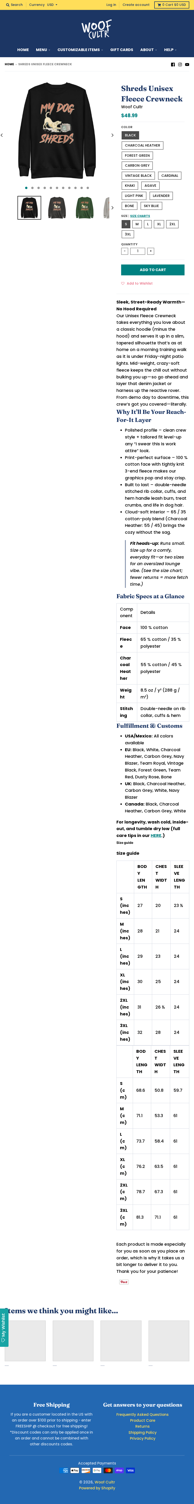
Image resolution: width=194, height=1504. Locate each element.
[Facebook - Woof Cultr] (173, 64)
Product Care (142, 1420)
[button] (137, 283)
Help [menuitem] (168, 49)
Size (135, 216)
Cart (174, 5)
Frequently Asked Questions (142, 1414)
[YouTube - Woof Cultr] (187, 64)
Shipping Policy (142, 1432)
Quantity (129, 244)
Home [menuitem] (23, 49)
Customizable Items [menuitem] (78, 49)
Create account (136, 5)
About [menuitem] (147, 49)
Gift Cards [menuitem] (121, 49)
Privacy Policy (142, 1438)
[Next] (112, 135)
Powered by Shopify (97, 1488)
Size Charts (140, 216)
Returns (142, 1426)
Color (126, 127)
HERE (156, 835)
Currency (37, 5)
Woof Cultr (132, 107)
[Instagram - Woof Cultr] (180, 64)
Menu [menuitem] (41, 49)
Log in (111, 5)
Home (9, 64)
